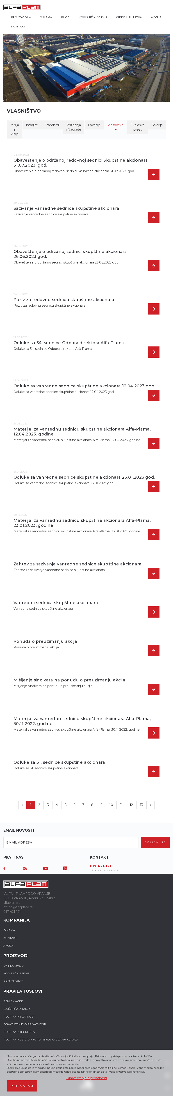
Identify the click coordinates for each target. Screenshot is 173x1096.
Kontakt (18, 26)
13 (141, 805)
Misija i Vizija (14, 129)
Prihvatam (22, 1085)
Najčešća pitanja (17, 1009)
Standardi (52, 125)
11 (121, 805)
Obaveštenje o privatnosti (86, 1078)
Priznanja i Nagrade (73, 127)
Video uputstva (129, 17)
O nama (46, 17)
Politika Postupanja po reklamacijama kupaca (40, 1039)
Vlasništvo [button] (115, 125)
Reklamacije (13, 1001)
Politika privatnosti (19, 1016)
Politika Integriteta (19, 1031)
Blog (65, 17)
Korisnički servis (93, 17)
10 (111, 805)
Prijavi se (155, 842)
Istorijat (32, 125)
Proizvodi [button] (20, 17)
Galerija (157, 125)
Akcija (156, 17)
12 (131, 805)
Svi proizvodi (13, 965)
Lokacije (94, 125)
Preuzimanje (13, 981)
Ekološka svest (137, 127)
